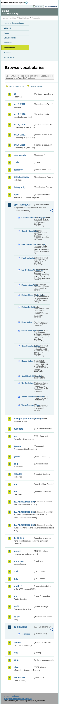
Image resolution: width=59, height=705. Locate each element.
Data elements (10, 38)
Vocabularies (9, 48)
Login (37, 6)
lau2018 (18, 586)
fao (15, 436)
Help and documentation (14, 23)
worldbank (19, 677)
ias (15, 484)
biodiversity (20, 155)
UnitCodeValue (27, 383)
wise (16, 667)
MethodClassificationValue (27, 295)
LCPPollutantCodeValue (27, 270)
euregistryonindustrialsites (24, 418)
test (16, 652)
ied (15, 491)
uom (16, 660)
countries (25, 634)
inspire (17, 551)
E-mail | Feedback (11, 696)
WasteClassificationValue (27, 397)
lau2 (16, 579)
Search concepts (37, 86)
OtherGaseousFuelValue (27, 331)
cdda (16, 162)
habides (18, 474)
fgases (17, 446)
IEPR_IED (19, 538)
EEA (15, 2)
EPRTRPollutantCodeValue (27, 244)
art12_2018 (19, 114)
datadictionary (21, 177)
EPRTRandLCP (22, 205)
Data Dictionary (24, 18)
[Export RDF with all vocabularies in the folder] (51, 210)
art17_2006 (19, 124)
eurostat (18, 429)
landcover (19, 561)
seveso (17, 642)
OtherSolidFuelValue (27, 346)
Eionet (14, 18)
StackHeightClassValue (27, 376)
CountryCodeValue (27, 231)
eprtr (16, 194)
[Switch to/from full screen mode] (42, 6)
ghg (16, 464)
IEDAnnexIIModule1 (24, 501)
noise (17, 616)
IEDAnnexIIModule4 (24, 525)
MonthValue (26, 322)
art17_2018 (19, 145)
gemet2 (18, 456)
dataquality (20, 187)
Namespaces (9, 57)
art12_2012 (19, 104)
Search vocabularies (16, 86)
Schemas (8, 43)
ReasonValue (27, 361)
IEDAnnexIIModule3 (24, 512)
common (18, 169)
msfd (16, 606)
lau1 (16, 571)
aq (15, 94)
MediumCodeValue (27, 285)
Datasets (7, 28)
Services (7, 53)
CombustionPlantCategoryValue (27, 217)
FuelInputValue (27, 258)
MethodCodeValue (27, 307)
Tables (6, 33)
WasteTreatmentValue (27, 405)
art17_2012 (19, 134)
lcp (15, 596)
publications (20, 627)
